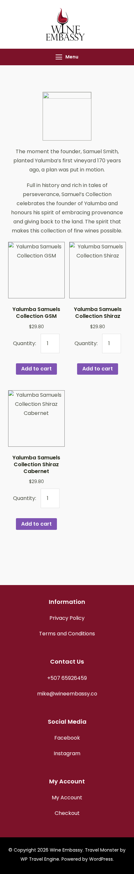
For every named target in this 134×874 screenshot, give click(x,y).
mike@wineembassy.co (67, 693)
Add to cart (36, 368)
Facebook (67, 738)
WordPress (101, 859)
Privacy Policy (67, 618)
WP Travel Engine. (40, 859)
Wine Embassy (66, 850)
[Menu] (59, 57)
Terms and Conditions (67, 633)
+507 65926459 (67, 678)
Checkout (67, 813)
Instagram (67, 753)
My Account (67, 797)
